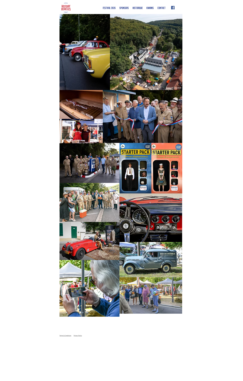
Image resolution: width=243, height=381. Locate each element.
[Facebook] (173, 7)
